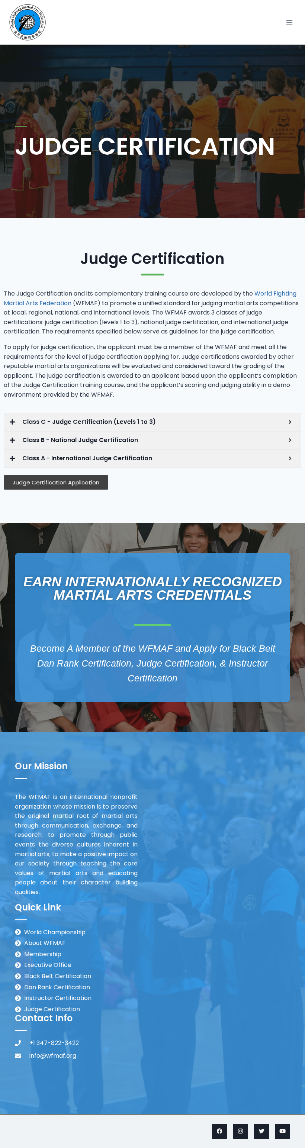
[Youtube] (282, 1131)
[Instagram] (240, 1131)
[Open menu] (289, 22)
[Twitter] (261, 1131)
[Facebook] (219, 1131)
